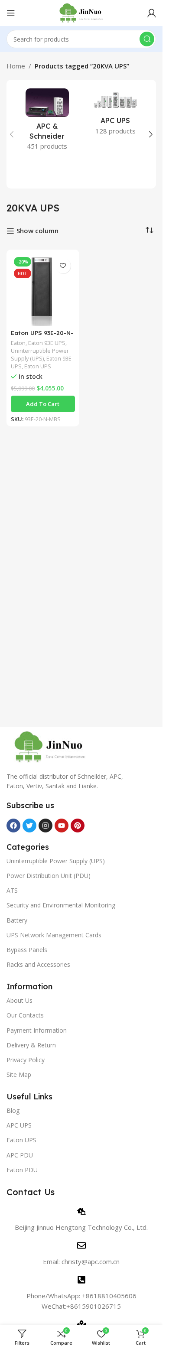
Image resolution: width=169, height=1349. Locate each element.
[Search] (147, 39)
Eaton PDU (22, 1170)
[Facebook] (13, 825)
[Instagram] (45, 825)
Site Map (18, 1074)
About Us (19, 1000)
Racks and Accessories (38, 964)
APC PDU (19, 1155)
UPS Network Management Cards (53, 935)
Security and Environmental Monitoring (60, 905)
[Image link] (49, 746)
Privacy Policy (25, 1060)
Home (15, 66)
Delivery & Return (31, 1045)
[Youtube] (61, 825)
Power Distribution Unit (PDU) (48, 875)
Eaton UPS (37, 366)
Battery (16, 920)
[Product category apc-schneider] (47, 122)
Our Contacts (25, 1015)
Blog (13, 1110)
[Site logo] (81, 12)
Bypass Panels (26, 950)
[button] (11, 134)
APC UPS (19, 1125)
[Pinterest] (77, 825)
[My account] (151, 13)
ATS (12, 890)
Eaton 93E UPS (46, 343)
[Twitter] (29, 825)
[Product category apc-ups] (116, 114)
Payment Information (36, 1030)
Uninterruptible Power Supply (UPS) (40, 354)
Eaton (18, 343)
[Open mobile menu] (11, 13)
